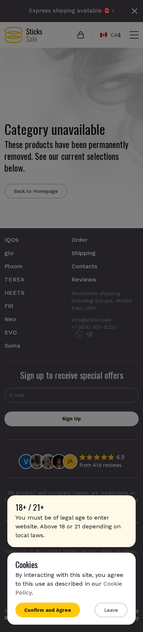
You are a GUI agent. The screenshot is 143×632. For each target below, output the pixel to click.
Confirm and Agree (47, 610)
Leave (111, 610)
